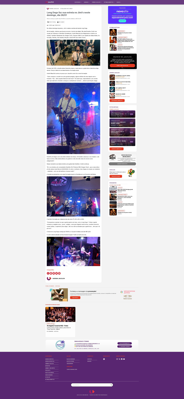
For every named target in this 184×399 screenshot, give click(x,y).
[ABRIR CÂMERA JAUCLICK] (101, 2)
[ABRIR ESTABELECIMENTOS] (113, 2)
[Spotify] (104, 359)
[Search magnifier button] (111, 385)
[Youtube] (124, 359)
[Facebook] (121, 359)
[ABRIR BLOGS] (120, 2)
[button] (48, 273)
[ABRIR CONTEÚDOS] (81, 2)
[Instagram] (117, 359)
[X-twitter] (119, 359)
